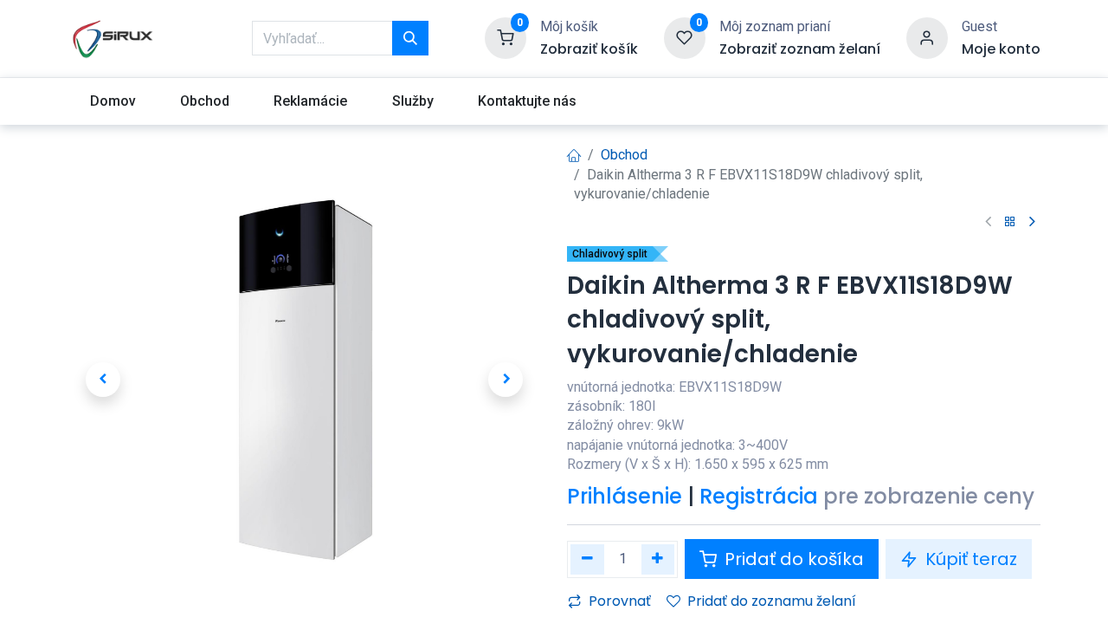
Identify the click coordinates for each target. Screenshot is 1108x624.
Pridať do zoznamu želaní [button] (771, 601)
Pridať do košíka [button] (792, 559)
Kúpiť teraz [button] (969, 559)
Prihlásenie (624, 496)
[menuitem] (113, 101)
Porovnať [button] (620, 601)
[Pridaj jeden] (658, 559)
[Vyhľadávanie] (410, 38)
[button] (103, 379)
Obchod (624, 154)
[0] (505, 37)
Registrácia (758, 496)
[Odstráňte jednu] (587, 559)
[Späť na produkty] (1010, 222)
